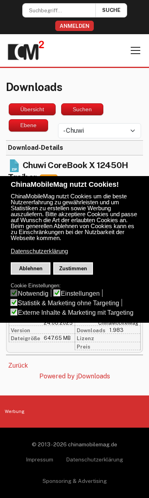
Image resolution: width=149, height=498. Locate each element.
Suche (111, 10)
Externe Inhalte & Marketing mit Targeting (76, 313)
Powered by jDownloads (74, 376)
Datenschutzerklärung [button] (39, 251)
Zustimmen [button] (73, 268)
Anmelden (74, 26)
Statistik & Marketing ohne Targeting (68, 303)
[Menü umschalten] (135, 50)
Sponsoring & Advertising (75, 481)
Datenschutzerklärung (94, 459)
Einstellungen (80, 293)
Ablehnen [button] (31, 268)
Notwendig (33, 293)
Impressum (39, 459)
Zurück (18, 365)
